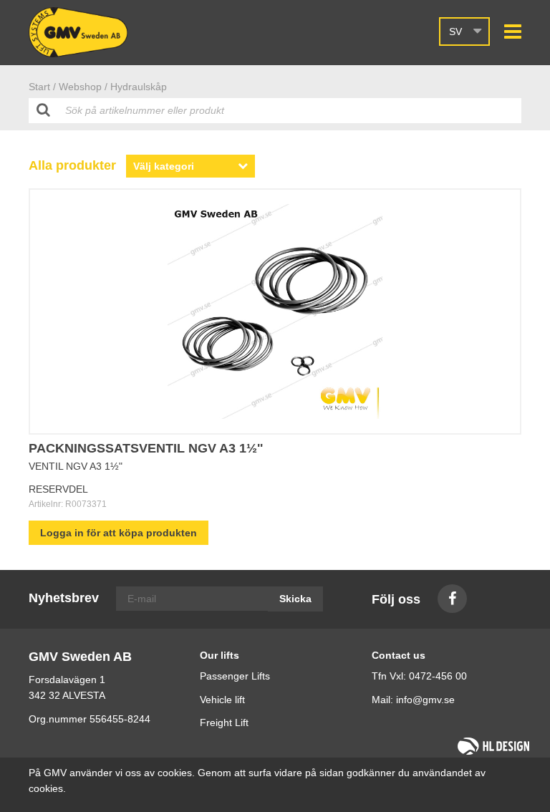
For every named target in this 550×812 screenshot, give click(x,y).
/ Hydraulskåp (136, 86)
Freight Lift (224, 722)
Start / (42, 86)
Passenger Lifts (235, 676)
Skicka (295, 598)
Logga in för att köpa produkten (118, 532)
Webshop (80, 86)
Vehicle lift (222, 699)
